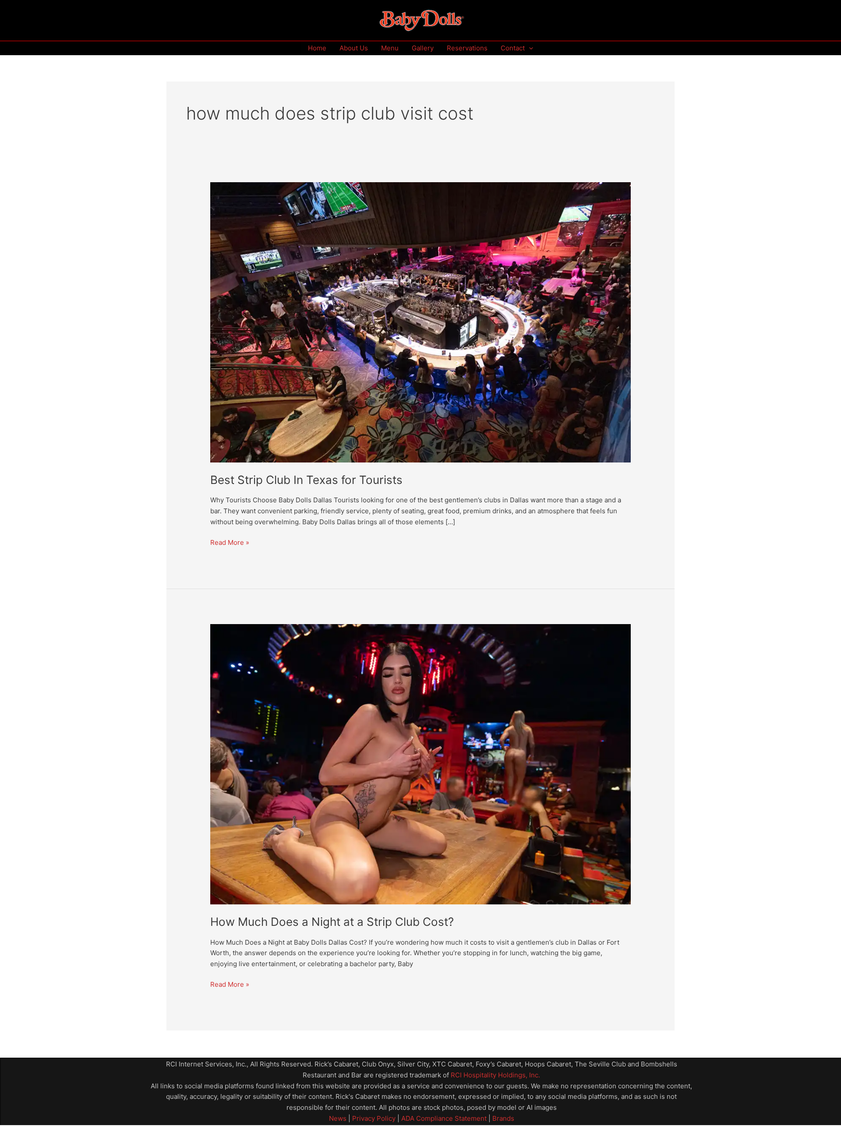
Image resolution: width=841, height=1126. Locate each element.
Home (317, 48)
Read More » (229, 542)
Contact (513, 48)
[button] (529, 48)
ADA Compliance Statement (444, 1118)
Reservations (467, 48)
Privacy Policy (373, 1118)
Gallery (423, 48)
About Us (353, 48)
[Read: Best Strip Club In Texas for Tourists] (420, 322)
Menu (390, 48)
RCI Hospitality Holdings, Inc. (495, 1075)
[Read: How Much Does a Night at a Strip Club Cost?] (420, 763)
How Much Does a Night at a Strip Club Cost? (332, 921)
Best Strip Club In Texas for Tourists (306, 480)
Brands (503, 1118)
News (337, 1118)
